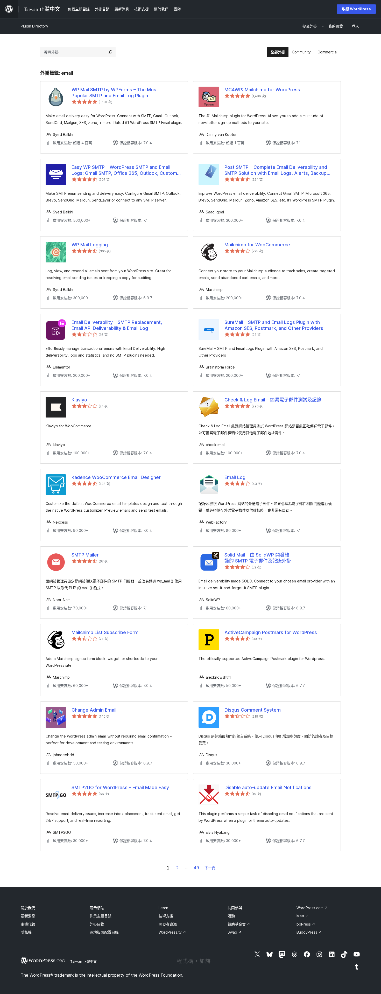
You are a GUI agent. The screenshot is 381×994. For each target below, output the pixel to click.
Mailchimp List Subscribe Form (105, 632)
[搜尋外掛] (110, 52)
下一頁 (209, 868)
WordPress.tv (172, 932)
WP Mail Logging (90, 244)
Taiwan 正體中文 (83, 961)
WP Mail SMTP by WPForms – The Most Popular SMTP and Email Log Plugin (115, 92)
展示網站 (97, 908)
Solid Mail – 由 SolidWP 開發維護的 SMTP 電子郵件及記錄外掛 (257, 558)
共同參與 (235, 908)
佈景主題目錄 (100, 916)
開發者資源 (168, 924)
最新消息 (28, 916)
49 (196, 867)
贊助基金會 (239, 924)
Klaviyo (79, 399)
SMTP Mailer (85, 555)
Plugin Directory (34, 26)
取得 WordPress (356, 9)
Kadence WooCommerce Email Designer (116, 477)
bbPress (306, 924)
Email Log (234, 477)
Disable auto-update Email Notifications (268, 787)
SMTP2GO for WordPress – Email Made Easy (120, 787)
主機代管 (28, 924)
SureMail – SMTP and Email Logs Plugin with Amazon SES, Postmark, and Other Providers (273, 325)
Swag (235, 932)
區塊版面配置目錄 (104, 932)
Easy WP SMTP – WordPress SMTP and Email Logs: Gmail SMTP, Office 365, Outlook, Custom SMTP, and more (124, 170)
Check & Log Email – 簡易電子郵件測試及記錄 (272, 399)
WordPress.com (312, 908)
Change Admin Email (94, 710)
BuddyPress (309, 932)
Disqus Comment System (252, 710)
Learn (163, 908)
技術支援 (166, 916)
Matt (303, 916)
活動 (231, 916)
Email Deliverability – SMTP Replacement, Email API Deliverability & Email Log (117, 325)
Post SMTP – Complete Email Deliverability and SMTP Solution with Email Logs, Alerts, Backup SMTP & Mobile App (275, 170)
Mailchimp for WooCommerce (257, 244)
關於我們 (28, 908)
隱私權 (26, 932)
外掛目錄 (97, 924)
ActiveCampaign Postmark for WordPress (270, 632)
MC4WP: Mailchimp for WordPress (262, 89)
